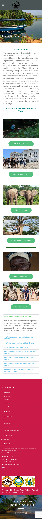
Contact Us (7, 407)
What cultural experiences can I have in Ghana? (19, 358)
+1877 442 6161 (10, 462)
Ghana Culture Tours (21, 276)
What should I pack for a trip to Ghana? (20, 343)
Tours (5, 420)
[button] (21, 317)
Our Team (6, 403)
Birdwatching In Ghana (21, 144)
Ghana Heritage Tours (21, 174)
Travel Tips (7, 396)
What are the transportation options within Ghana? (20, 352)
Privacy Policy (18, 492)
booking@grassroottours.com (11, 464)
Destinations (7, 423)
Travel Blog (7, 392)
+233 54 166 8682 (12, 459)
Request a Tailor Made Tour (11, 430)
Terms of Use (6, 492)
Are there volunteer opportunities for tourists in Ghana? (18, 370)
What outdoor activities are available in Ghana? (19, 364)
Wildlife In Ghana (21, 210)
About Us (6, 400)
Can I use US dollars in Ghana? (17, 347)
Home (4, 32)
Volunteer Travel (21, 307)
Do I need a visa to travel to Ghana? (19, 317)
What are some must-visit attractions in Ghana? (19, 338)
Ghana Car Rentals (9, 427)
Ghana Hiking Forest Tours (21, 241)
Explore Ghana (8, 416)
